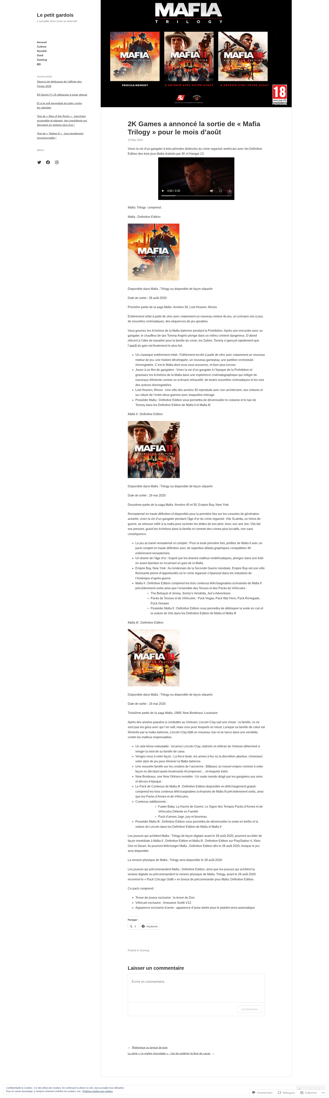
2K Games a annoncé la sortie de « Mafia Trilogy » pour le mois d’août (194, 128)
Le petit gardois (55, 15)
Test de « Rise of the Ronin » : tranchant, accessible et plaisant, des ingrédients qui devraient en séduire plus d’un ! (62, 120)
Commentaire (249, 1009)
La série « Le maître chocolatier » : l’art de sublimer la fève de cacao (169, 1053)
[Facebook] (48, 162)
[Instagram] (56, 162)
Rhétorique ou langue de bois (150, 1047)
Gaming (144, 950)
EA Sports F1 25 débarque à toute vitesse (62, 94)
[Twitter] (39, 162)
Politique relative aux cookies (97, 1091)
